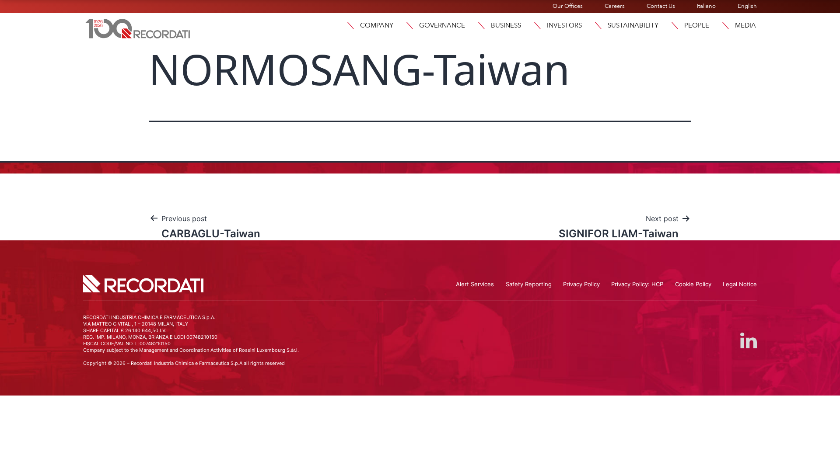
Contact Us (661, 6)
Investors (564, 25)
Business (506, 25)
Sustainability (633, 25)
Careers (615, 6)
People (696, 25)
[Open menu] (350, 25)
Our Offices (568, 6)
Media (745, 25)
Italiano (706, 6)
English (747, 6)
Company (376, 25)
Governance (442, 25)
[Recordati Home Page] (137, 27)
